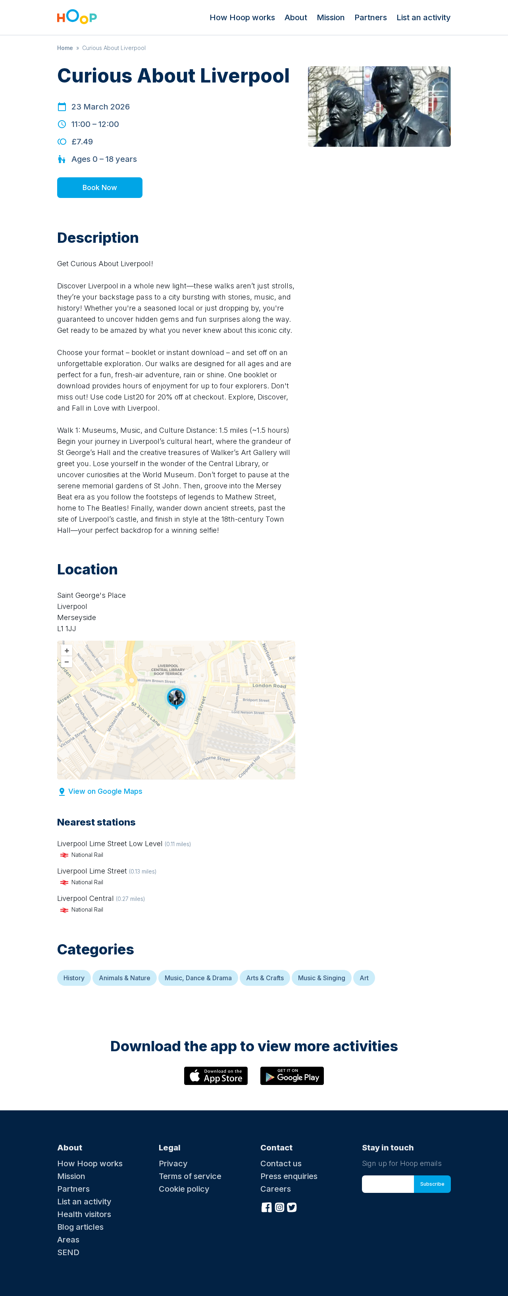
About (296, 17)
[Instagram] (279, 1206)
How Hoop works (242, 17)
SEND (68, 1252)
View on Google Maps (105, 791)
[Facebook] (266, 1206)
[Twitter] (292, 1206)
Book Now (100, 187)
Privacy (173, 1163)
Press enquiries (289, 1176)
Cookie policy (184, 1189)
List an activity (423, 17)
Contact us (281, 1163)
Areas (68, 1239)
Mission (331, 17)
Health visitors (84, 1214)
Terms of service (190, 1176)
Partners (370, 17)
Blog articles (80, 1227)
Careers (275, 1189)
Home (65, 47)
